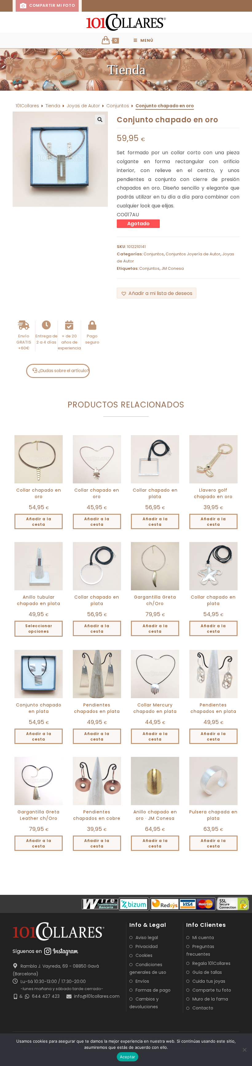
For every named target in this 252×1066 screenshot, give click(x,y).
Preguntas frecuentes (200, 950)
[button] (126, 70)
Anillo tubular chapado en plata (38, 600)
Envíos (142, 981)
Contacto (202, 1008)
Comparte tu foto (211, 990)
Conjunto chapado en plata (38, 708)
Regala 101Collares (211, 963)
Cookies (144, 955)
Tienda (52, 106)
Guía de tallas (207, 972)
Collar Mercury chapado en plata (155, 708)
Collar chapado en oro (38, 493)
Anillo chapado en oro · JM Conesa (155, 815)
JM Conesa (172, 268)
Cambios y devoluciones (144, 1003)
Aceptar (128, 1056)
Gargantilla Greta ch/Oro (155, 600)
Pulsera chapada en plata (213, 815)
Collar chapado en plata (155, 493)
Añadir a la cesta (38, 521)
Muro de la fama (210, 999)
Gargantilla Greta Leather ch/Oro (39, 815)
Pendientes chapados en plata (97, 708)
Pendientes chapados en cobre (96, 815)
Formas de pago (153, 990)
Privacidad (147, 946)
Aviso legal (147, 937)
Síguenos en (27, 951)
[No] (244, 1050)
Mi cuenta (203, 937)
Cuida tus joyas (208, 981)
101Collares (27, 106)
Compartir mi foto (51, 5)
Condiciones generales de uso (147, 968)
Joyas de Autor (83, 106)
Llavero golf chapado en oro (213, 493)
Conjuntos (117, 106)
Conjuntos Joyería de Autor (193, 254)
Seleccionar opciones (38, 628)
